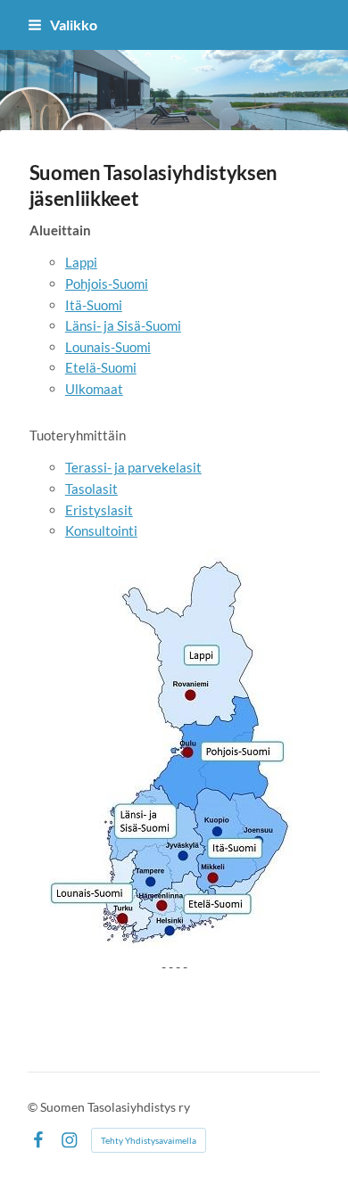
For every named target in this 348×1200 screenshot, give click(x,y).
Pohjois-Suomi (106, 283)
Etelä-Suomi (101, 367)
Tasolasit (91, 489)
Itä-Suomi (93, 305)
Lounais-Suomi (108, 347)
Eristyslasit (99, 510)
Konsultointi (101, 530)
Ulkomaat (94, 389)
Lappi (81, 262)
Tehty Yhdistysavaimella (148, 1140)
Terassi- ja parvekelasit (133, 467)
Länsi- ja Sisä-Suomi (123, 325)
